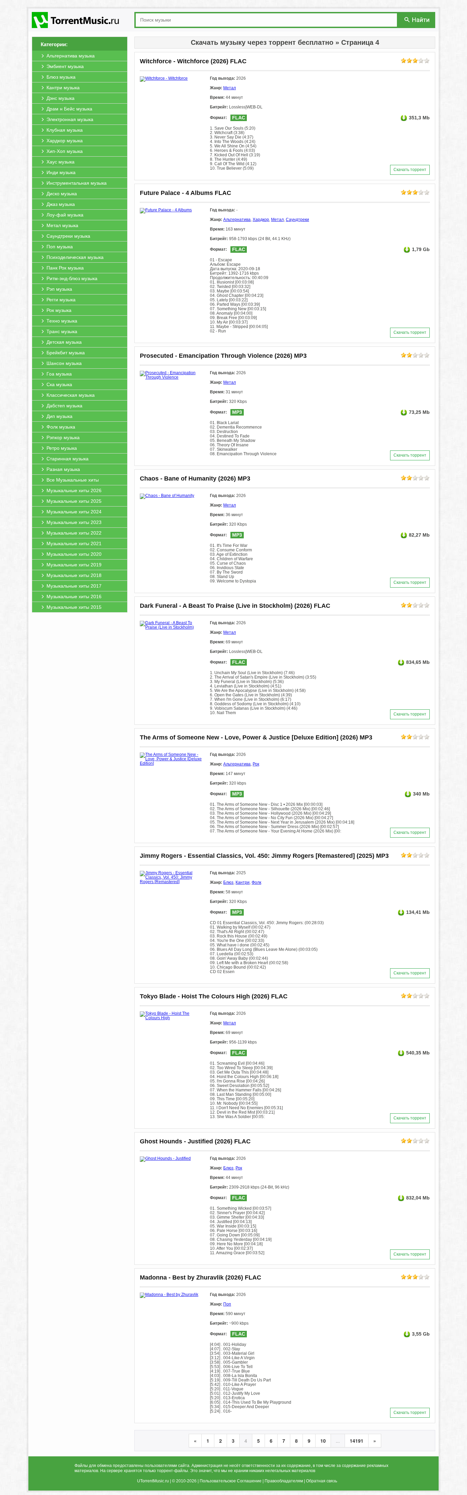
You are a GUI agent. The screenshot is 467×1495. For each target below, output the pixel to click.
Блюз (228, 882)
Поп (227, 1304)
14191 (356, 1440)
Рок (256, 764)
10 (323, 1440)
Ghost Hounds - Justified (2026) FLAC (195, 1141)
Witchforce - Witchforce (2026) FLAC (193, 61)
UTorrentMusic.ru (153, 1481)
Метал (229, 88)
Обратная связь (321, 1481)
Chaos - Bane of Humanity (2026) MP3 (195, 478)
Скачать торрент (409, 169)
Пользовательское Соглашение (231, 1481)
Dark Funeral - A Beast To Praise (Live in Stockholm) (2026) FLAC (235, 605)
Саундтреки (297, 219)
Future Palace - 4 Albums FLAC (185, 192)
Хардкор (261, 219)
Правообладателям (284, 1481)
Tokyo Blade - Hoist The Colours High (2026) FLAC (214, 996)
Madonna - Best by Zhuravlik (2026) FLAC (200, 1277)
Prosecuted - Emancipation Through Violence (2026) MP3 (223, 355)
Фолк (256, 882)
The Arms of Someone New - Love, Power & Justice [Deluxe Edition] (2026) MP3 (256, 737)
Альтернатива (237, 219)
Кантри (243, 882)
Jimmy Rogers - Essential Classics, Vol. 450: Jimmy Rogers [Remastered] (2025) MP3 (264, 855)
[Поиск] (417, 19)
